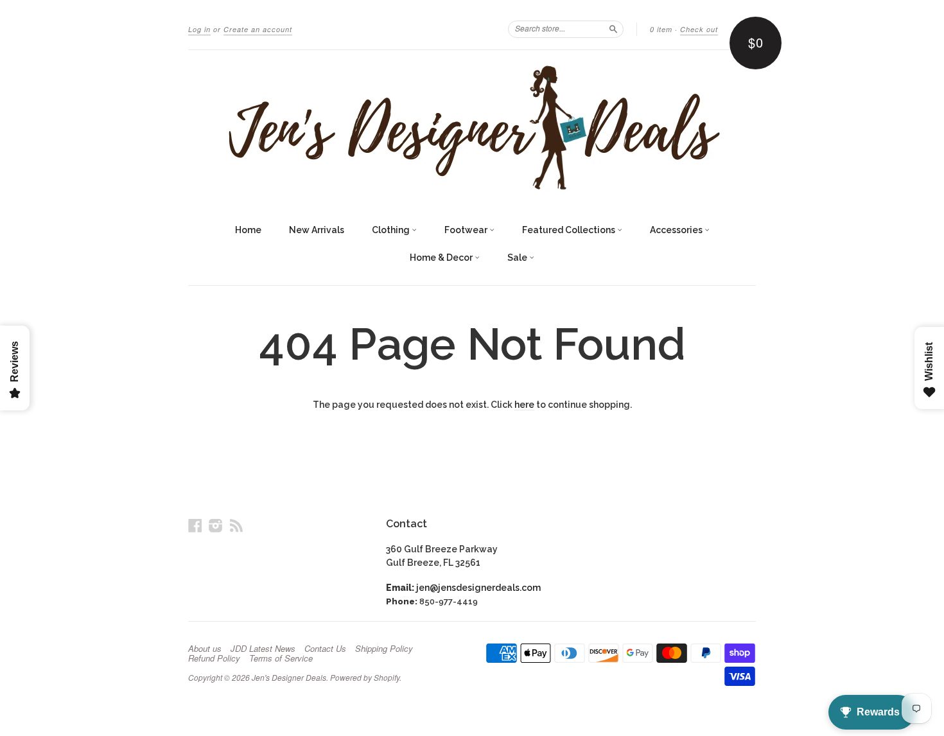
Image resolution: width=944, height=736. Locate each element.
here (524, 404)
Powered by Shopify (364, 677)
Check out (699, 29)
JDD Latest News (263, 648)
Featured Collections (569, 230)
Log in (199, 29)
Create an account (257, 29)
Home (248, 230)
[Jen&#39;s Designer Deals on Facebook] (195, 525)
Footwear (466, 230)
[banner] (472, 127)
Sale (518, 257)
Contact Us (325, 648)
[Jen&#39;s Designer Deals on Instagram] (216, 525)
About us (205, 648)
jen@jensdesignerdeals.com (478, 588)
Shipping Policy (384, 648)
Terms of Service (281, 658)
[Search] (613, 29)
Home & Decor (442, 257)
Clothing (392, 230)
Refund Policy (214, 658)
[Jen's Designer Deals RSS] (236, 525)
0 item (661, 29)
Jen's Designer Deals (289, 677)
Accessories (677, 230)
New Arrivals (316, 230)
